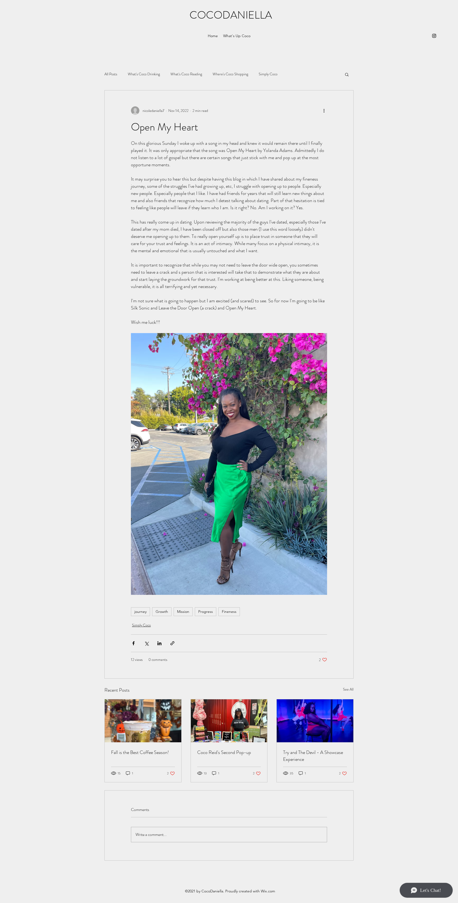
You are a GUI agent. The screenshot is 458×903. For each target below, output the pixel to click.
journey (140, 611)
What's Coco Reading (186, 74)
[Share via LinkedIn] (159, 643)
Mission (183, 611)
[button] (346, 74)
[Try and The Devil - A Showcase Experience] (315, 720)
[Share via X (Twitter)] (146, 643)
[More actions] (324, 110)
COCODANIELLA (231, 15)
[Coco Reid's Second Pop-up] (229, 720)
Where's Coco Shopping (230, 74)
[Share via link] (172, 643)
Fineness (229, 611)
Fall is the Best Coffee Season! (140, 752)
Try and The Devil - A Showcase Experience (313, 756)
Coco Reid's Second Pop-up (224, 752)
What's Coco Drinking (144, 74)
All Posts (110, 74)
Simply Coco (268, 74)
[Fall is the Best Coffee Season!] (143, 720)
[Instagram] (434, 35)
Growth (162, 611)
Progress (205, 611)
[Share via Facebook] (133, 643)
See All (348, 689)
